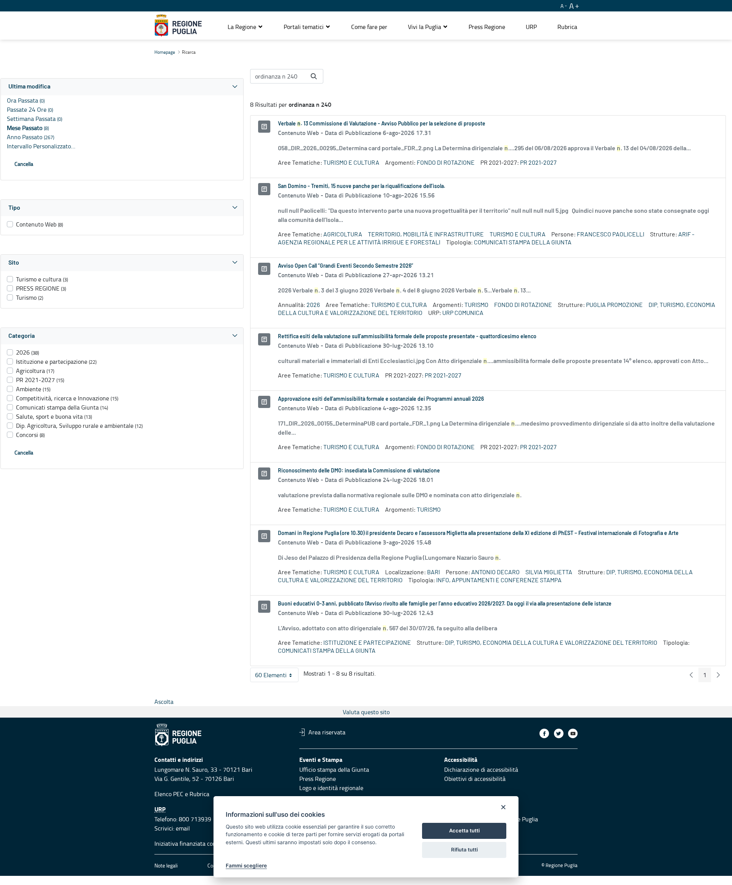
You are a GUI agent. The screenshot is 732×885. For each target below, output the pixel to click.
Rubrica (199, 794)
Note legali (166, 865)
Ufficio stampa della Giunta (334, 769)
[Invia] (314, 76)
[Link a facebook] (544, 733)
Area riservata (326, 732)
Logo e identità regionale (331, 788)
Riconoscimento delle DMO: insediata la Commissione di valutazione (359, 471)
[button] (245, 26)
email (183, 828)
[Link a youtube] (573, 733)
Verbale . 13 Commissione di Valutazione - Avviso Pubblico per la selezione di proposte (381, 124)
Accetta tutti (464, 830)
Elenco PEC (168, 794)
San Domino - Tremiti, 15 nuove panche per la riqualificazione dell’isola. (361, 186)
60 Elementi (277, 676)
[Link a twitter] (558, 733)
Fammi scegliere (246, 866)
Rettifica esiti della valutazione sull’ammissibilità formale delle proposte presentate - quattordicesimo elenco (407, 336)
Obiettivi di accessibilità (475, 778)
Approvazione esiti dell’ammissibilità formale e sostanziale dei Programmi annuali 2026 (381, 399)
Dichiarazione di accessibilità (481, 769)
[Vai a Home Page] (178, 25)
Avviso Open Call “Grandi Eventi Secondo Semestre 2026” (345, 266)
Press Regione (317, 778)
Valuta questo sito (366, 712)
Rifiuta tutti (464, 849)
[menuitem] (369, 26)
